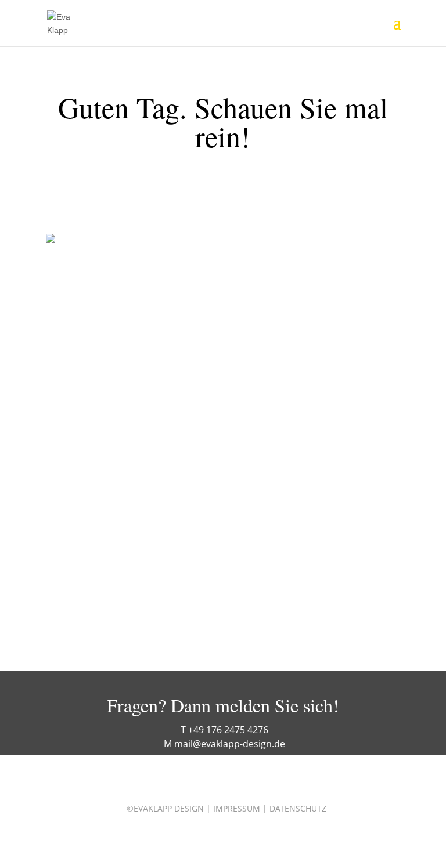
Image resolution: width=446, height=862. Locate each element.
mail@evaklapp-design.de (229, 743)
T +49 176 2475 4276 (224, 729)
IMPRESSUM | (240, 808)
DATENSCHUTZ (297, 808)
